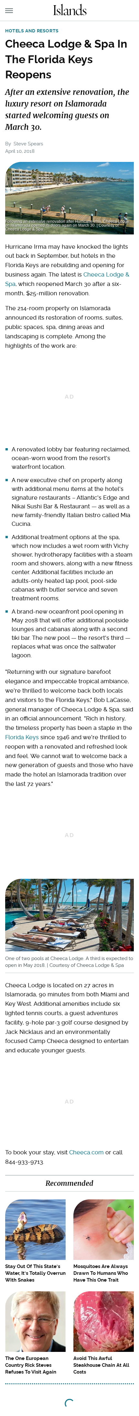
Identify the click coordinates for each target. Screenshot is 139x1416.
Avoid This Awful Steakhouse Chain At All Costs (101, 1365)
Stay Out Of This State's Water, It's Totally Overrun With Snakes (35, 1273)
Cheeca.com (86, 1152)
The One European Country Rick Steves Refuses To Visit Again (30, 1365)
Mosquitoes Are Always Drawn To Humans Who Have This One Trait (100, 1273)
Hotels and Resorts (32, 30)
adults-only (27, 580)
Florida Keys (22, 737)
